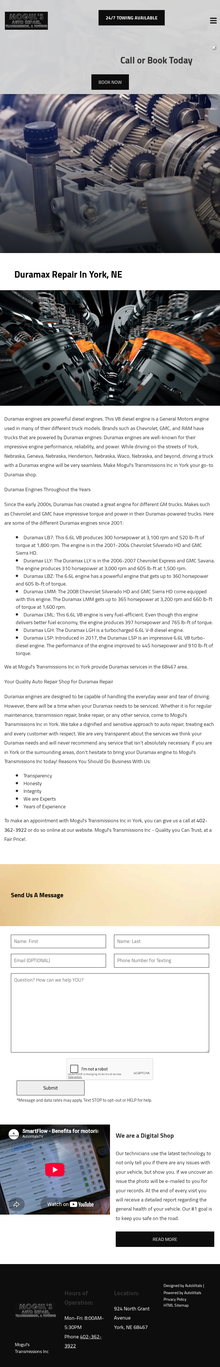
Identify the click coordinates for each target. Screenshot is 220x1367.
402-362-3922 (83, 1341)
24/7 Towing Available (132, 17)
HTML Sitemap (176, 1305)
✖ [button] (214, 47)
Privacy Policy (175, 1299)
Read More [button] (165, 1239)
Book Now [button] (110, 82)
